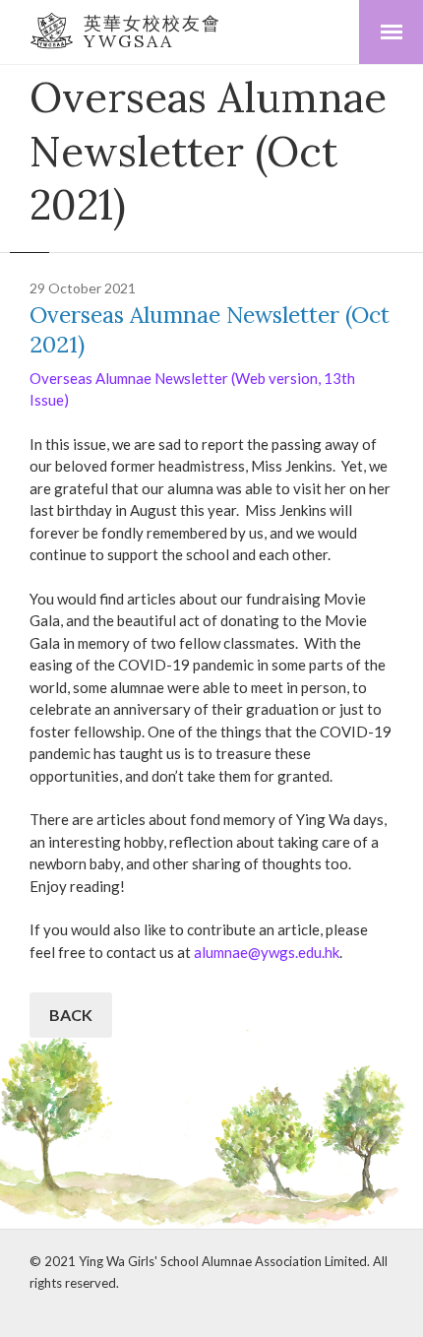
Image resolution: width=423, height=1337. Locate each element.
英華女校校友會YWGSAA (152, 32)
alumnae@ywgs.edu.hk (266, 952)
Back (70, 1014)
